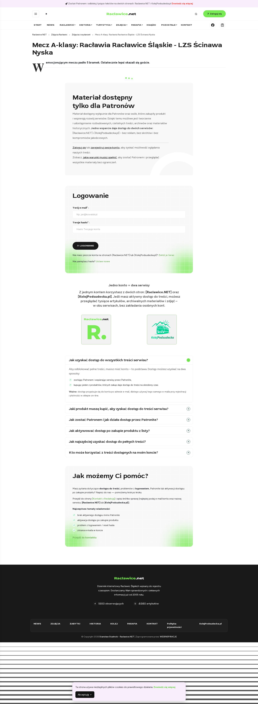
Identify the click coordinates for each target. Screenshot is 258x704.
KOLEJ (114, 623)
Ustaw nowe (103, 261)
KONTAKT (152, 623)
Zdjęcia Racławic (59, 34)
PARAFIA (132, 623)
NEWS (37, 623)
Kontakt (186, 25)
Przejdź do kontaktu (85, 537)
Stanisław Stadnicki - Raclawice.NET (117, 636)
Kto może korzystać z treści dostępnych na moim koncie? (113, 452)
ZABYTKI (75, 623)
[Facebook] (212, 25)
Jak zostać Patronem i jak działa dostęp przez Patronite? (113, 420)
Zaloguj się (216, 14)
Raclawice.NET (39, 34)
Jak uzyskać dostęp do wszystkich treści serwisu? (108, 360)
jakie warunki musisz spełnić (100, 157)
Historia (85, 25)
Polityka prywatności (174, 625)
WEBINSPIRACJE (168, 636)
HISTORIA (95, 623)
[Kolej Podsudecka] (222, 25)
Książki (151, 25)
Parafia (136, 25)
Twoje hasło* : (81, 222)
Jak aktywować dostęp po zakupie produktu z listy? (109, 431)
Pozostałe (168, 25)
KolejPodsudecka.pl (210, 623)
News (50, 25)
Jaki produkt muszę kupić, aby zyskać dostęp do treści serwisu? (119, 409)
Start (38, 25)
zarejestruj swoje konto (105, 147)
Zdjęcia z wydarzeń (81, 34)
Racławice (67, 25)
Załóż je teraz (166, 255)
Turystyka (103, 25)
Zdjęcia (121, 25)
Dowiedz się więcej (182, 3)
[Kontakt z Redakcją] (103, 498)
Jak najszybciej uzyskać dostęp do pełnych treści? (107, 442)
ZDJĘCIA (55, 623)
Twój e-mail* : (81, 208)
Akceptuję (84, 694)
